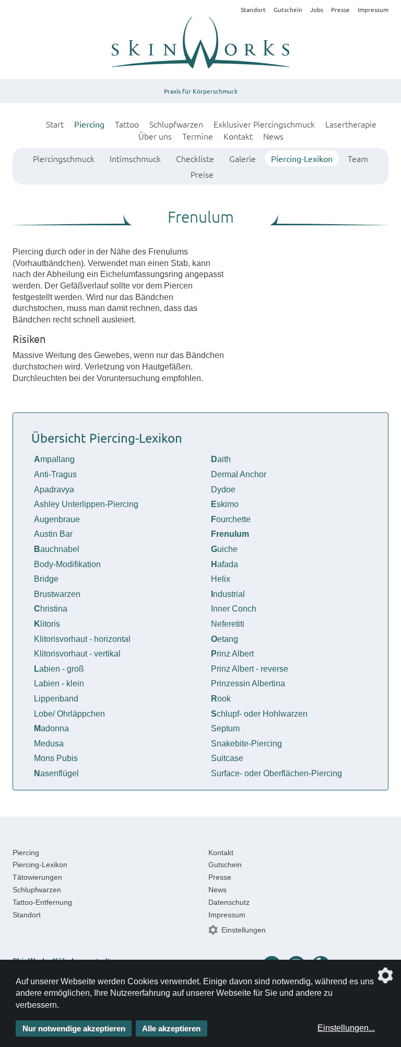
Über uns (155, 136)
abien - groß (59, 668)
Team (358, 158)
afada (224, 564)
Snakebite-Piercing (246, 743)
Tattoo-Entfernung (42, 902)
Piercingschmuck (64, 158)
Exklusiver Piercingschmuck (264, 124)
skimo (225, 504)
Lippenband (56, 698)
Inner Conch (233, 608)
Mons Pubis (56, 758)
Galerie (242, 158)
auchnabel (56, 549)
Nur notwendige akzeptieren (73, 1028)
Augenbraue (57, 519)
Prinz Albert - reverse (249, 668)
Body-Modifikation (67, 564)
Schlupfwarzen (176, 124)
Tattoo (127, 124)
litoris (47, 623)
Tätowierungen (37, 877)
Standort (253, 9)
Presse (340, 9)
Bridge (46, 578)
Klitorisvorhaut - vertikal (77, 653)
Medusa (49, 743)
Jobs (316, 9)
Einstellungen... (346, 1027)
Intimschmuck (135, 158)
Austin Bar (53, 534)
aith (221, 459)
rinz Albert (232, 653)
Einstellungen (243, 930)
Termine (197, 136)
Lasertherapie (350, 124)
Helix (220, 578)
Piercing (89, 124)
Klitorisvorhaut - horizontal (82, 639)
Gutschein (288, 9)
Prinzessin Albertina (248, 683)
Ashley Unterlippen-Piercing (86, 504)
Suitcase (227, 758)
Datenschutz (229, 902)
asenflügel (56, 773)
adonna (51, 728)
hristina (50, 608)
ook (221, 698)
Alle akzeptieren (171, 1028)
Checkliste (195, 158)
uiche (224, 549)
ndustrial (228, 594)
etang (224, 639)
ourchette (231, 519)
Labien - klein (59, 683)
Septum (225, 728)
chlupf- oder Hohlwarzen (259, 713)
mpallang (54, 459)
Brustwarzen (57, 594)
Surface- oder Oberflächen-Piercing (276, 773)
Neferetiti (227, 623)
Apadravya (54, 489)
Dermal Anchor (238, 474)
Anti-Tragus (55, 474)
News (273, 136)
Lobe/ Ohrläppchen (69, 713)
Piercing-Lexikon (302, 158)
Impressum (373, 9)
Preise (202, 174)
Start (55, 124)
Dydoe (223, 489)
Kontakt (238, 136)
